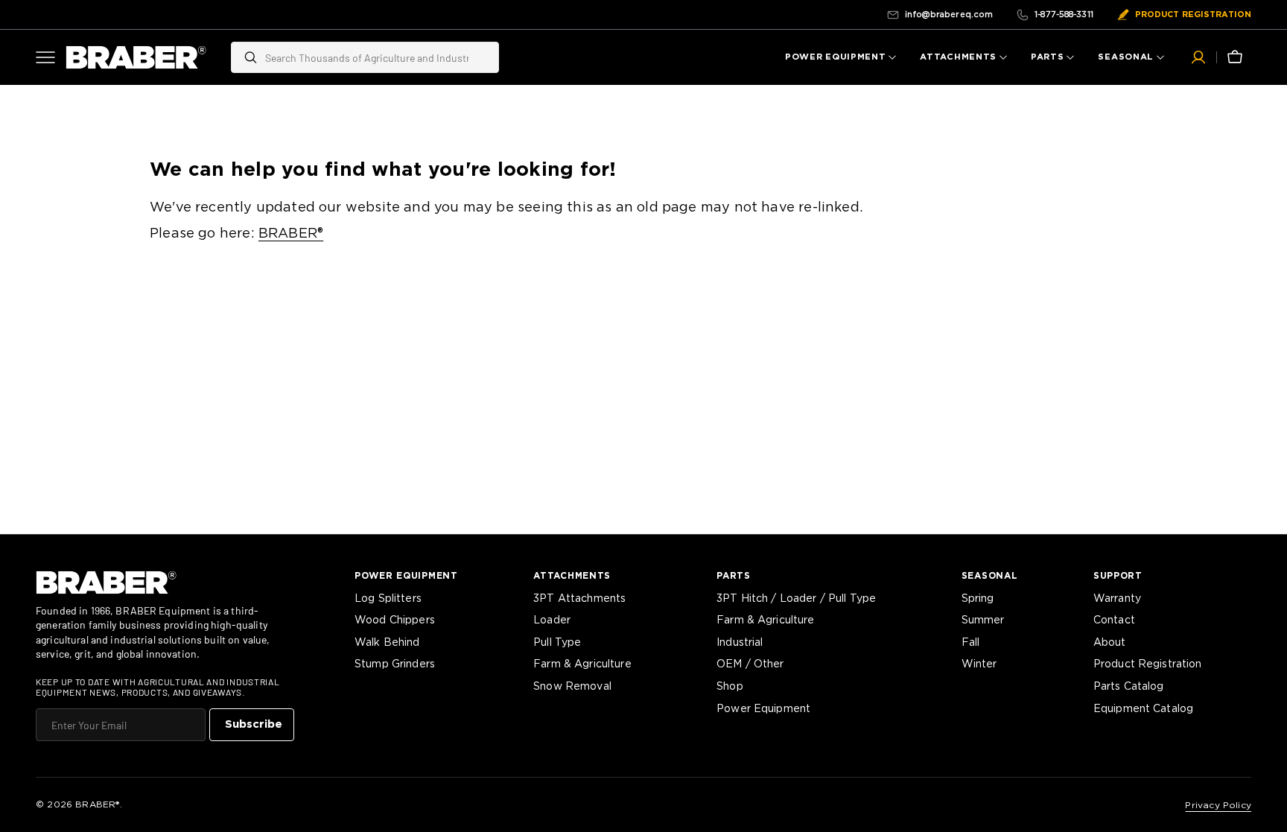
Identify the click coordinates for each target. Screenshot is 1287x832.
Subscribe (253, 724)
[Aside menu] (51, 57)
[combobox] (378, 57)
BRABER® (290, 234)
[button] (1198, 57)
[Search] (245, 57)
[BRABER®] (136, 57)
